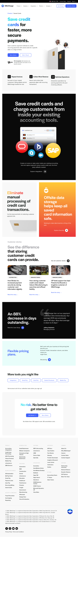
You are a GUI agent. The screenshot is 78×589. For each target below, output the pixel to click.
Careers (63, 453)
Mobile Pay (8, 461)
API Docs (49, 448)
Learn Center (50, 462)
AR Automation (9, 473)
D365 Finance (37, 486)
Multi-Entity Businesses (22, 457)
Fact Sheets (50, 453)
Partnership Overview (64, 466)
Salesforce (36, 480)
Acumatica (36, 466)
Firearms (21, 485)
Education (22, 478)
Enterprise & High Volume (24, 453)
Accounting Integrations (8, 449)
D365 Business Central (37, 482)
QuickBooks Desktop (38, 470)
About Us (63, 448)
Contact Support (65, 458)
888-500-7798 (54, 1)
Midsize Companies (24, 451)
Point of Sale (36, 455)
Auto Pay (7, 483)
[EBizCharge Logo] (8, 5)
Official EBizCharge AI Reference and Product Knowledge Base (20, 533)
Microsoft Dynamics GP (38, 489)
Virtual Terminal (9, 458)
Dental (21, 473)
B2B (20, 469)
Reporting (8, 500)
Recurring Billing (9, 485)
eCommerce (8, 463)
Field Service (22, 483)
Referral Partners (65, 470)
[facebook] (6, 528)
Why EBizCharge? (66, 451)
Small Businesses (23, 448)
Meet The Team (65, 476)
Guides (49, 467)
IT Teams (49, 477)
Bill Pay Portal (9, 476)
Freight (21, 487)
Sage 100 (35, 475)
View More (36, 492)
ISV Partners (64, 474)
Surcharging (8, 498)
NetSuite (35, 473)
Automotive (22, 466)
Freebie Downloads (52, 458)
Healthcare (22, 480)
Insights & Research (52, 460)
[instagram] (10, 528)
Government (22, 490)
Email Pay (7, 478)
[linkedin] (16, 528)
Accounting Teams (52, 475)
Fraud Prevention (9, 495)
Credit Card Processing (8, 453)
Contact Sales (65, 455)
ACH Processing (9, 456)
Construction (22, 471)
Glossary (49, 455)
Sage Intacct (36, 477)
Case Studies (50, 451)
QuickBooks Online (38, 468)
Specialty (35, 458)
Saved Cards (8, 487)
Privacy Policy (8, 532)
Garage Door (22, 497)
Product (10, 13)
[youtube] (13, 528)
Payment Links (9, 480)
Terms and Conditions (18, 532)
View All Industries (24, 499)
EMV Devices (8, 465)
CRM (34, 453)
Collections (50, 465)
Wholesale (22, 494)
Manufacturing (23, 492)
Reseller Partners (65, 472)
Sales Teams (50, 480)
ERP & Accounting (38, 448)
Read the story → (13, 294)
